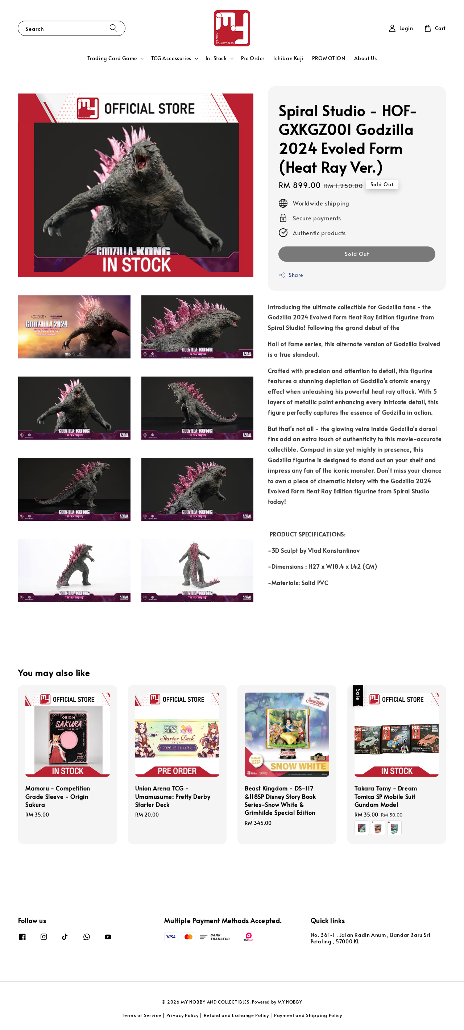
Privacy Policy (182, 1015)
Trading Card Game (112, 58)
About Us (365, 58)
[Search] (113, 28)
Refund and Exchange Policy (236, 1015)
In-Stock (216, 58)
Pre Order (253, 58)
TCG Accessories (171, 58)
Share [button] (296, 275)
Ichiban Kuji (288, 58)
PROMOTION (328, 58)
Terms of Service (141, 1015)
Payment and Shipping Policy (308, 1015)
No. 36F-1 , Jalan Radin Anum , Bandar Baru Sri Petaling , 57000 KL (371, 938)
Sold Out (357, 254)
